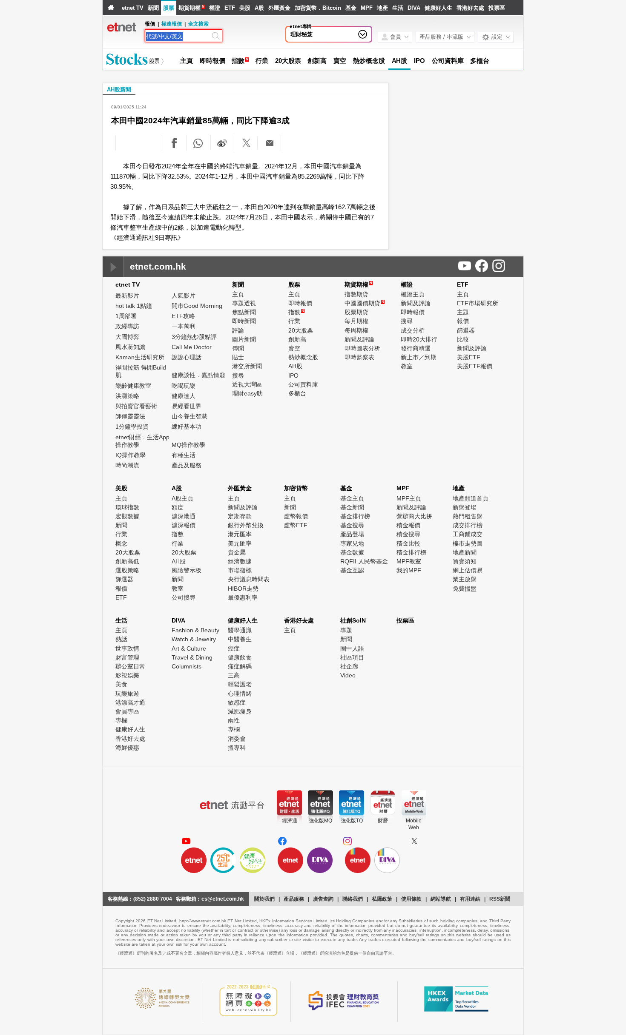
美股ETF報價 (474, 366)
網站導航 (441, 899)
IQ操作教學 (130, 455)
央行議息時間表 (249, 579)
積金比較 (408, 543)
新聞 (153, 8)
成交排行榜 (467, 525)
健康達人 (183, 395)
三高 (234, 675)
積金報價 (408, 525)
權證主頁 (413, 294)
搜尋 (238, 375)
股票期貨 (356, 312)
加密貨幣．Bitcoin (318, 8)
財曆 (383, 821)
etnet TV (133, 8)
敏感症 (237, 702)
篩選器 (466, 330)
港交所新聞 (247, 366)
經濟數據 (240, 561)
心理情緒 (240, 693)
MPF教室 (408, 561)
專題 (346, 630)
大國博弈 (127, 336)
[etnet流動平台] (232, 805)
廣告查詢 (323, 899)
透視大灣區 (247, 384)
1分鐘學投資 (132, 426)
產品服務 (294, 899)
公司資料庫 (448, 60)
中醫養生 (240, 639)
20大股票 (288, 60)
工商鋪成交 (467, 534)
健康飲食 (240, 657)
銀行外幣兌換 (246, 525)
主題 (463, 312)
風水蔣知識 (130, 347)
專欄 (121, 720)
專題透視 (244, 303)
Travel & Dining (192, 657)
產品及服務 (186, 465)
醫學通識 (240, 630)
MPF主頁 (408, 498)
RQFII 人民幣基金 (364, 561)
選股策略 (127, 570)
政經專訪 (127, 326)
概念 (121, 543)
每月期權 (356, 321)
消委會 (237, 738)
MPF (367, 8)
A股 (259, 8)
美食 (121, 684)
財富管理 (127, 657)
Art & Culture (189, 648)
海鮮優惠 (127, 747)
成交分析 (413, 330)
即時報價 (212, 60)
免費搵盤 (465, 588)
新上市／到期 (418, 357)
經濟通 (289, 821)
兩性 (234, 720)
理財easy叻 (247, 393)
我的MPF (408, 570)
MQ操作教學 (188, 444)
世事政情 (127, 648)
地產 (382, 8)
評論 (238, 330)
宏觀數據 (127, 516)
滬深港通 (183, 516)
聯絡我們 (352, 899)
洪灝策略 (127, 395)
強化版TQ (352, 821)
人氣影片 (183, 295)
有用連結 (470, 899)
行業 (262, 60)
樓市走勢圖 (467, 543)
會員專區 (127, 711)
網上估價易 (467, 570)
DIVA (414, 8)
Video (348, 675)
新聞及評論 (359, 339)
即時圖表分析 (362, 348)
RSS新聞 (499, 899)
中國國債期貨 (364, 303)
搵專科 (237, 747)
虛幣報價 (296, 516)
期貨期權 (189, 8)
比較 (463, 339)
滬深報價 (183, 525)
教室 (407, 366)
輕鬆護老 (240, 684)
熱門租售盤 (467, 516)
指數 (238, 60)
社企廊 (349, 666)
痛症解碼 (240, 666)
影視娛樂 (127, 675)
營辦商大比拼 (414, 516)
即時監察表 (359, 357)
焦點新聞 (244, 312)
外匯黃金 (279, 8)
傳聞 (238, 348)
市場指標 (240, 570)
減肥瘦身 (240, 711)
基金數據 (352, 552)
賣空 (339, 60)
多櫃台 (479, 60)
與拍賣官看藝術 (136, 406)
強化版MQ (320, 821)
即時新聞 (244, 321)
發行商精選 (416, 348)
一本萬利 (183, 326)
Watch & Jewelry (194, 639)
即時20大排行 (419, 339)
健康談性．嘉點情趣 (198, 375)
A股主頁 (182, 498)
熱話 (121, 639)
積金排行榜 (411, 552)
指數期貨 (356, 294)
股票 (168, 8)
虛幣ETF (295, 525)
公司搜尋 (183, 597)
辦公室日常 (130, 666)
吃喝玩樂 (183, 385)
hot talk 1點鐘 (133, 305)
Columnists (186, 666)
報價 (463, 321)
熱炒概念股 (369, 60)
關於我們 (264, 899)
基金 (350, 8)
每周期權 (356, 330)
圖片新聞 (244, 339)
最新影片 (127, 295)
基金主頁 (352, 498)
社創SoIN (353, 620)
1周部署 (126, 316)
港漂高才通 (130, 702)
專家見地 (352, 543)
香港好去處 (470, 8)
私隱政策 (382, 899)
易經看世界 (186, 406)
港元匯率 (240, 534)
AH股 (400, 60)
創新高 (317, 60)
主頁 (186, 60)
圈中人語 (352, 648)
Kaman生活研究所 (139, 357)
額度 (178, 507)
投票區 (496, 8)
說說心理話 (186, 357)
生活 (397, 8)
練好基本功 (186, 426)
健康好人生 (438, 8)
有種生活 (183, 455)
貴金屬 (237, 552)
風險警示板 (186, 570)
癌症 (234, 648)
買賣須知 (465, 561)
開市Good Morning (197, 305)
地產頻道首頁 (470, 498)
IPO (419, 60)
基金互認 (352, 570)
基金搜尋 (352, 525)
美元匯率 (240, 543)
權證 (214, 8)
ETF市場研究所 (477, 303)
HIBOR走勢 (243, 588)
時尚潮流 (127, 465)
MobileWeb (414, 824)
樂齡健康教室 (133, 385)
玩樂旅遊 (127, 693)
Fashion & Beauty (195, 630)
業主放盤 (465, 579)
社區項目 (352, 657)
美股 (244, 8)
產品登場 (352, 534)
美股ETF (468, 357)
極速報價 (171, 24)
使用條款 (411, 899)
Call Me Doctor (192, 347)
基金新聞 (352, 507)
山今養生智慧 (189, 416)
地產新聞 (465, 552)
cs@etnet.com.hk (222, 899)
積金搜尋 (408, 534)
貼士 (238, 357)
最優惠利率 (243, 597)
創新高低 (127, 561)
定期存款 (240, 516)
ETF (229, 8)
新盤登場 (465, 507)
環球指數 (127, 507)
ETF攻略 (183, 316)
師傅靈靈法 (130, 416)
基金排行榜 (355, 516)
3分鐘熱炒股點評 (194, 336)
